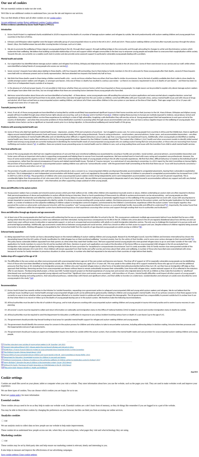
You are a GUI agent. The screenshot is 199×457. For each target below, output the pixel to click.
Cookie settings (52, 22)
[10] (31, 278)
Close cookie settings (28, 454)
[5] (44, 166)
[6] (29, 176)
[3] (110, 115)
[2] (88, 115)
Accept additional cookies (12, 22)
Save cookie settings (10, 454)
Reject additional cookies (34, 22)
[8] (140, 227)
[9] (193, 239)
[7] (167, 205)
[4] (35, 144)
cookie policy (55, 18)
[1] (66, 66)
